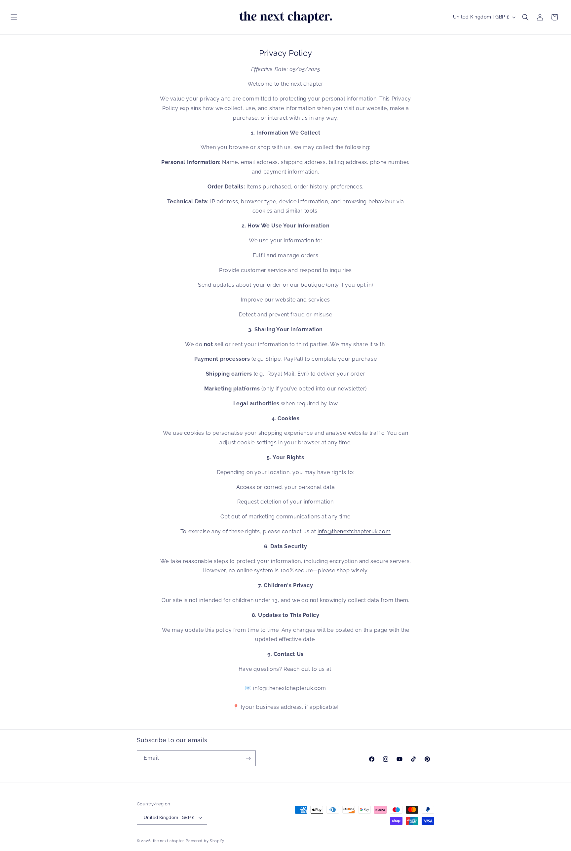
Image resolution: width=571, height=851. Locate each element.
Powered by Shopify (205, 841)
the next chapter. (169, 841)
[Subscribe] (248, 758)
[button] (14, 17)
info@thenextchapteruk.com (354, 531)
